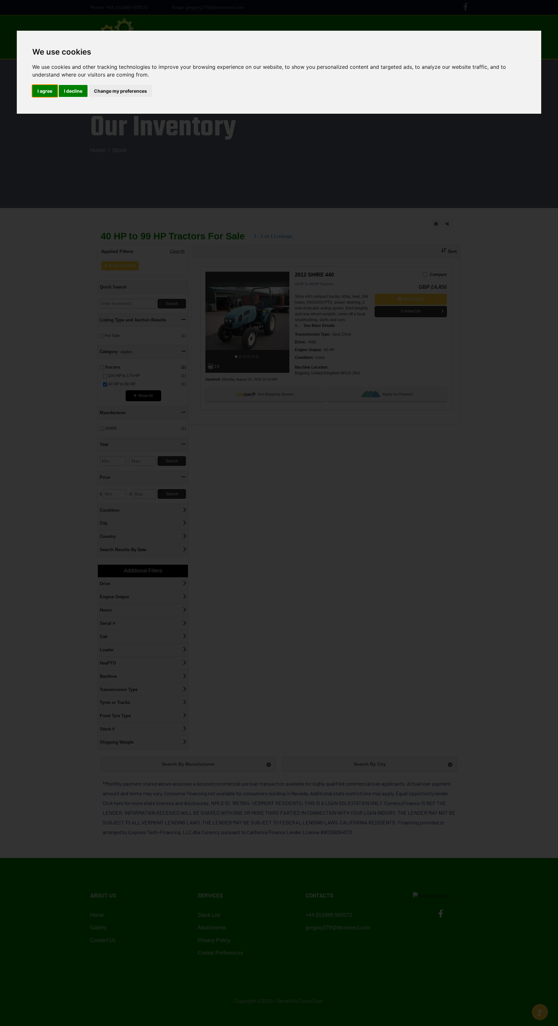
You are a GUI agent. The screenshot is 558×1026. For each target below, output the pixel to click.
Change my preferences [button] (120, 91)
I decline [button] (73, 91)
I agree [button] (44, 91)
